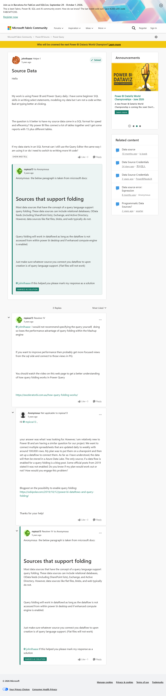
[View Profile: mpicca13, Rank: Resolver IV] (19, 320)
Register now (10, 16)
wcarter (139, 210)
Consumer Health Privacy (44, 689)
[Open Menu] (156, 37)
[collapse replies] (9, 317)
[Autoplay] (129, 126)
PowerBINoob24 (144, 178)
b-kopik (143, 153)
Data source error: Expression (132, 189)
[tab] (133, 126)
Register (143, 28)
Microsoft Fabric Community (20, 37)
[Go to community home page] (27, 28)
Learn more (115, 44)
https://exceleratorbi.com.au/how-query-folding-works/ (47, 394)
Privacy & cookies (124, 682)
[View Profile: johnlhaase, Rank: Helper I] (16, 60)
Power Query (58, 37)
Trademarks (157, 682)
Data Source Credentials (135, 162)
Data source (128, 149)
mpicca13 (28, 169)
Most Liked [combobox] (99, 308)
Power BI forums (42, 37)
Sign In (153, 28)
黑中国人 (141, 166)
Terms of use (142, 682)
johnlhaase (27, 58)
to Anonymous (41, 169)
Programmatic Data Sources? (133, 205)
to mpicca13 (62, 412)
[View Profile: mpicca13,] (19, 171)
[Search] (134, 28)
